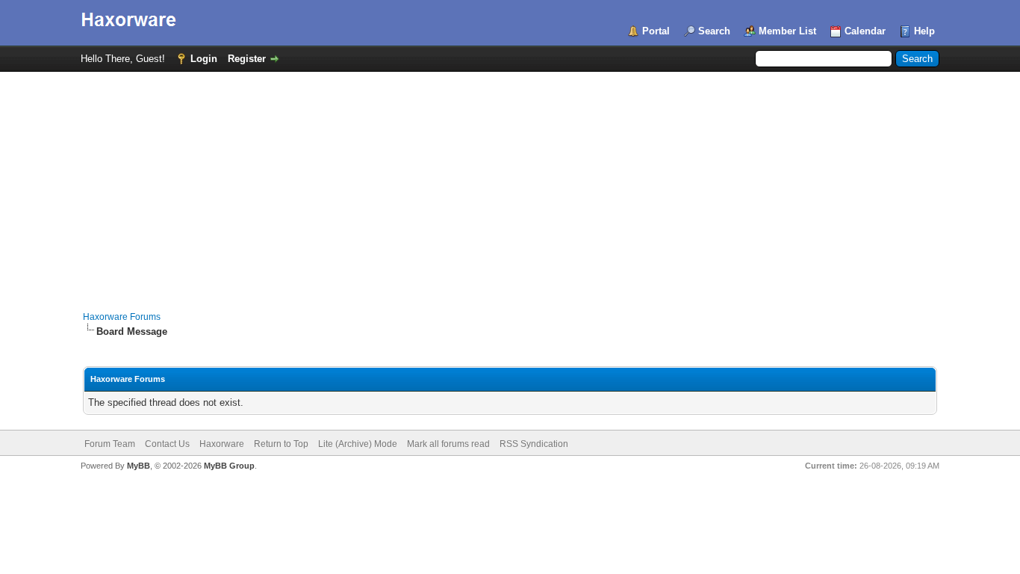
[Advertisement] (510, 183)
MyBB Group (229, 465)
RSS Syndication (534, 444)
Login (203, 58)
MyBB (138, 465)
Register (247, 58)
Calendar (865, 31)
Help (924, 31)
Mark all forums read (448, 444)
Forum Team (109, 444)
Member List (787, 31)
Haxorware (221, 444)
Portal (656, 31)
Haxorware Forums (122, 317)
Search (714, 31)
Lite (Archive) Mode (357, 444)
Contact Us (167, 444)
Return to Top (281, 444)
